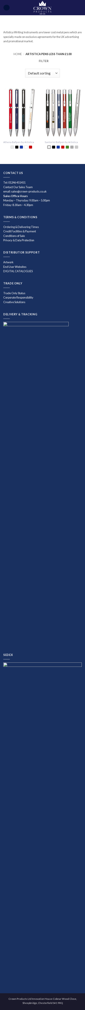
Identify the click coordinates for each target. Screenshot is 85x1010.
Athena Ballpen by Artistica (18, 142)
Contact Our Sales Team (18, 187)
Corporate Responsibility (18, 297)
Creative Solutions (14, 302)
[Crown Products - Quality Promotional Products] (43, 7)
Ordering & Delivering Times (21, 227)
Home (18, 54)
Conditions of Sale (14, 236)
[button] (6, 8)
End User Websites (14, 267)
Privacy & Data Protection (18, 240)
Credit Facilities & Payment (19, 231)
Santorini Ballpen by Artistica (61, 142)
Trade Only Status (14, 293)
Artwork (8, 262)
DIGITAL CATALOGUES (18, 271)
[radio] (12, 147)
